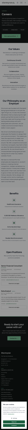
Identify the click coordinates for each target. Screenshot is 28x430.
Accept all (14, 425)
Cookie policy (11, 414)
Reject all (14, 422)
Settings (15, 418)
